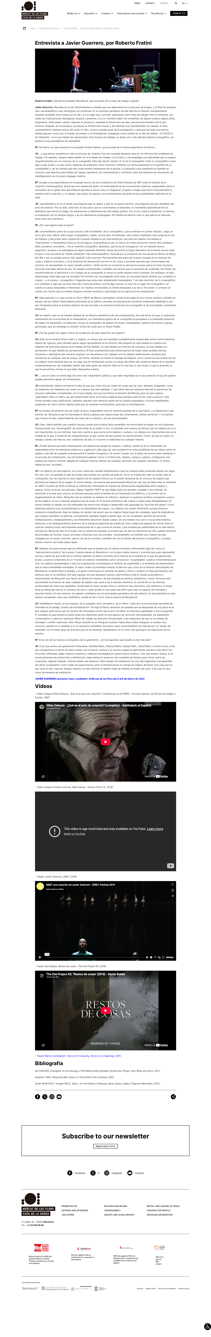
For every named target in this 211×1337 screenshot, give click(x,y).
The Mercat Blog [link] (70, 28)
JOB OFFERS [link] (68, 1215)
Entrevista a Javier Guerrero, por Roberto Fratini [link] (99, 28)
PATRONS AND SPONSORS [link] (75, 1210)
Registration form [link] (105, 1146)
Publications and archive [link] (130, 13)
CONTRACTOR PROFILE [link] (158, 1210)
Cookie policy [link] (183, 1288)
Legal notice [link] (151, 1288)
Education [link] (89, 13)
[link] (207, 1326)
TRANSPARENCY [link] (112, 1210)
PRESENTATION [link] (69, 1206)
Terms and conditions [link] (167, 1288)
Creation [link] (106, 13)
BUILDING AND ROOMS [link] (115, 1206)
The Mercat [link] (157, 13)
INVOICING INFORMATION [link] (160, 1215)
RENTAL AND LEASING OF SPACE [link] (163, 1206)
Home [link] (33, 28)
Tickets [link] (177, 13)
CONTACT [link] (150, 3)
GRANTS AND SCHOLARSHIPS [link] (119, 1215)
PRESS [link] (137, 3)
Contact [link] (140, 1288)
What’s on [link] (72, 13)
